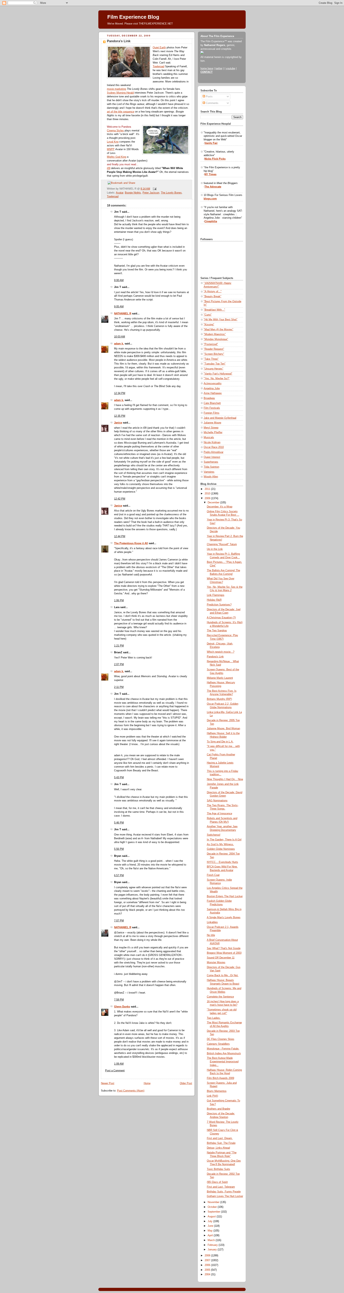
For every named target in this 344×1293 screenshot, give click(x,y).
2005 (208, 1270)
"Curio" (208, 314)
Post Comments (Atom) (130, 1090)
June (211, 1226)
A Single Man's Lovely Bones (223, 917)
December (214, 502)
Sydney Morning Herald (120, 92)
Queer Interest (212, 457)
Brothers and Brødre (218, 1108)
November (214, 1202)
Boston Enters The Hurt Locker (225, 896)
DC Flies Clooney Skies (220, 1039)
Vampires (209, 471)
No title (211, 935)
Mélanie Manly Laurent (220, 678)
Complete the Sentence (220, 996)
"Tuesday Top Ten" (215, 363)
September (214, 1211)
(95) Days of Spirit (217, 1182)
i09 (108, 168)
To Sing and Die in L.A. (220, 741)
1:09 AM (119, 1063)
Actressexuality (213, 383)
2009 (208, 498)
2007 (208, 1260)
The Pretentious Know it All (131, 543)
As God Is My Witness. (220, 844)
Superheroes (211, 462)
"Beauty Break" (212, 296)
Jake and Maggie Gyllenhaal (220, 418)
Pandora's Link (118, 41)
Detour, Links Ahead (218, 1147)
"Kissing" (209, 324)
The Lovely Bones (171, 192)
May (210, 1230)
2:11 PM (119, 687)
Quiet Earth (159, 47)
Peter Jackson (151, 192)
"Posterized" (211, 344)
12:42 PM (119, 498)
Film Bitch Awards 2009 (220, 1078)
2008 (208, 1255)
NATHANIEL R (122, 313)
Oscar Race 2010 (214, 447)
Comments (211, 103)
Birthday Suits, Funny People (224, 1191)
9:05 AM (119, 306)
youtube (230, 68)
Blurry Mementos (217, 1091)
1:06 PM (119, 600)
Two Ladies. (214, 1018)
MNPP (110, 149)
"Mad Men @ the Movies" (218, 329)
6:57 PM (119, 875)
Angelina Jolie (212, 388)
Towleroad (158, 66)
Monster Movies (216, 962)
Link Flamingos (215, 595)
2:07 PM (119, 664)
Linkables (212, 922)
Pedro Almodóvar (213, 452)
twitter (218, 68)
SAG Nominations (217, 800)
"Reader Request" (214, 349)
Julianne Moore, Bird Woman (223, 728)
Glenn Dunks (122, 1006)
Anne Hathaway (213, 393)
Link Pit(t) (212, 1095)
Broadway (209, 398)
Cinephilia (210, 221)
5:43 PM (119, 777)
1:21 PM (119, 645)
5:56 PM (119, 849)
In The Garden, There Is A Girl (224, 839)
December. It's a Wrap (219, 506)
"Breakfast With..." (214, 309)
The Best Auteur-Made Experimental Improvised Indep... (222, 1061)
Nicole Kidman (212, 442)
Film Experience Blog (133, 17)
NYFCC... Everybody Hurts (222, 862)
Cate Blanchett (212, 403)
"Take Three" (211, 359)
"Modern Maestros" (215, 334)
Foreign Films (211, 413)
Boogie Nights (133, 192)
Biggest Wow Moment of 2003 (224, 953)
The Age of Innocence (219, 813)
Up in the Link (215, 549)
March (212, 1240)
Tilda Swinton (211, 467)
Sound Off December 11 (221, 957)
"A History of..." (213, 291)
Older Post (186, 1083)
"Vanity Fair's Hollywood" (218, 373)
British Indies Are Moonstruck (224, 1053)
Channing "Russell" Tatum (222, 544)
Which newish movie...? (220, 651)
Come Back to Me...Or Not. (222, 975)
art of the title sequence (120, 111)
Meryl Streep (211, 427)
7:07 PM (119, 920)
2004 (208, 1274)
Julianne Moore (212, 422)
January (213, 1249)
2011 (208, 489)
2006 (208, 1265)
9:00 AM (119, 280)
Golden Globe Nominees (221, 849)
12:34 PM (119, 393)
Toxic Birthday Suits (218, 1169)
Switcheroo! (213, 834)
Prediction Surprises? (219, 604)
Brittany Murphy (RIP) (219, 699)
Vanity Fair (211, 143)
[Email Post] (154, 188)
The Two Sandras (217, 630)
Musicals (209, 437)
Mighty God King (116, 157)
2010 (208, 493)
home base (206, 68)
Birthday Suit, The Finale (221, 1143)
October (213, 1207)
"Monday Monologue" (216, 339)
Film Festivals (212, 408)
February (213, 1245)
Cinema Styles (115, 130)
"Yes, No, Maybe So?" (217, 378)
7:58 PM (119, 999)
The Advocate (212, 186)
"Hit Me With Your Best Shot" (220, 319)
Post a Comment (115, 1070)
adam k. (119, 343)
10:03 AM (119, 336)
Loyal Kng (112, 141)
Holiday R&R (214, 600)
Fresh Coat (213, 875)
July (210, 1221)
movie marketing (116, 89)
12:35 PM (119, 416)
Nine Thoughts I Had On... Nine (225, 779)
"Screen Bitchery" (214, 354)
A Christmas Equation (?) (221, 617)
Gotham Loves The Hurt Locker (225, 1196)
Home (147, 1083)
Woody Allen (211, 476)
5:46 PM (119, 822)
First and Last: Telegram (221, 1186)
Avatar (119, 192)
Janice (118, 422)
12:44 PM (119, 536)
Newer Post (107, 1083)
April (211, 1235)
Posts (209, 96)
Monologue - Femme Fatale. (223, 1048)
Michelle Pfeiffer (213, 432)
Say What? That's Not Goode (223, 948)
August (212, 1216)
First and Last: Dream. (220, 1138)
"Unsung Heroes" (213, 368)
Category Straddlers (218, 1044)
